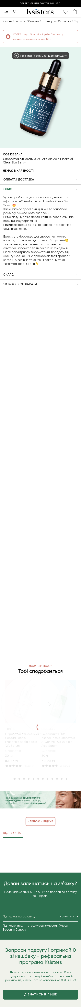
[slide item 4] (28, 778)
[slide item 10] (57, 778)
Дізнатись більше (40, 994)
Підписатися (69, 916)
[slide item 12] (66, 778)
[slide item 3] (24, 778)
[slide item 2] (19, 778)
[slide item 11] (61, 778)
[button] (40, 180)
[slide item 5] (33, 778)
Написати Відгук (40, 821)
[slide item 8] (47, 778)
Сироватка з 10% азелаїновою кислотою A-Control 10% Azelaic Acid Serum (58, 740)
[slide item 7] (42, 778)
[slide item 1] (14, 778)
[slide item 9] (52, 778)
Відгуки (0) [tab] (13, 833)
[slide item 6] (38, 778)
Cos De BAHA (12, 154)
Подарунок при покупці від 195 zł (40, 3)
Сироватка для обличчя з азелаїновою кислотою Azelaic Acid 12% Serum (22, 740)
